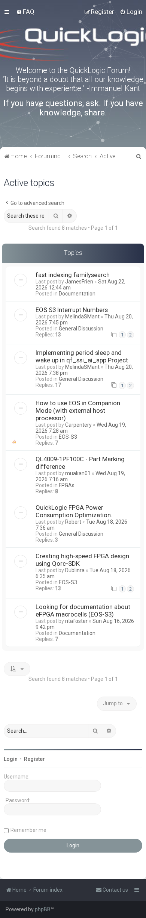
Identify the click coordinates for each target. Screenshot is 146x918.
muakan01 (78, 473)
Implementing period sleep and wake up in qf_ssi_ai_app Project (82, 356)
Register (34, 759)
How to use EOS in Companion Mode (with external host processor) (78, 410)
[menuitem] (25, 11)
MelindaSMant (82, 317)
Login (11, 759)
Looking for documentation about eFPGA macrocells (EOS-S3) (83, 610)
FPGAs (66, 485)
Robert (73, 522)
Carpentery (78, 425)
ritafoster (76, 621)
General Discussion (81, 329)
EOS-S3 (68, 437)
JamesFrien (79, 282)
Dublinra (75, 570)
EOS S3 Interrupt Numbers (72, 310)
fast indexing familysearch (73, 275)
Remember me (28, 830)
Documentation (77, 294)
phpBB (43, 909)
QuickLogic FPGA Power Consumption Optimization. (74, 511)
